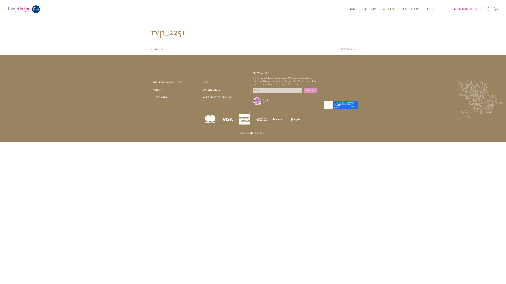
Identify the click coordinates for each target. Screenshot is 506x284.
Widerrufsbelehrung (217, 97)
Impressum (160, 97)
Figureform (410, 9)
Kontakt (158, 90)
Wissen (388, 9)
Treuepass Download (167, 82)
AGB (205, 82)
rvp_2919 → (348, 49)
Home (353, 9)
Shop (372, 9)
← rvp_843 (157, 49)
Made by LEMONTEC (253, 133)
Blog (430, 9)
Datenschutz (211, 90)
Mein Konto (463, 9)
